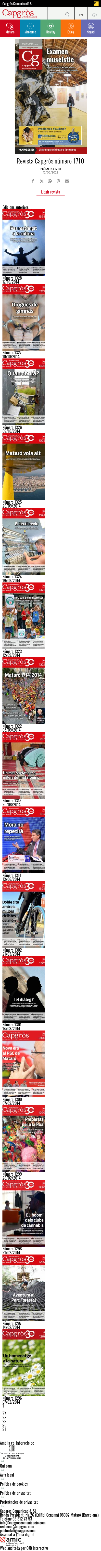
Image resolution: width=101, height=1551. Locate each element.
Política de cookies (14, 1484)
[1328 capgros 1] (50, 242)
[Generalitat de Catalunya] (50, 1452)
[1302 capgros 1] (50, 914)
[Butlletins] (94, 13)
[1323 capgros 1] (50, 615)
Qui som (6, 1466)
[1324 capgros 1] (50, 541)
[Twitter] (41, 181)
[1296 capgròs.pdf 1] (50, 1362)
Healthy (50, 31)
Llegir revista (50, 192)
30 (4, 1425)
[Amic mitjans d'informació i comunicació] (50, 1541)
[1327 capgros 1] (50, 317)
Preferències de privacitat (19, 1502)
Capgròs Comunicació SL (17, 3)
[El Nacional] (96, 3)
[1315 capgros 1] (50, 765)
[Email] (67, 181)
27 (4, 1414)
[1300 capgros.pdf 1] (50, 1064)
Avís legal (7, 1475)
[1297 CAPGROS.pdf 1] (50, 1288)
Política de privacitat (15, 1493)
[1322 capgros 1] (50, 690)
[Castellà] (81, 13)
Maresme (30, 31)
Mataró (10, 31)
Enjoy (70, 31)
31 (4, 1429)
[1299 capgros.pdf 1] (50, 1138)
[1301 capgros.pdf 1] (50, 989)
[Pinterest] (58, 181)
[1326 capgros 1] (50, 391)
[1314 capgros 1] (50, 839)
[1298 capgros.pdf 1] (50, 1213)
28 (4, 1417)
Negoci (91, 31)
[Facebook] (33, 181)
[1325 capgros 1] (50, 466)
